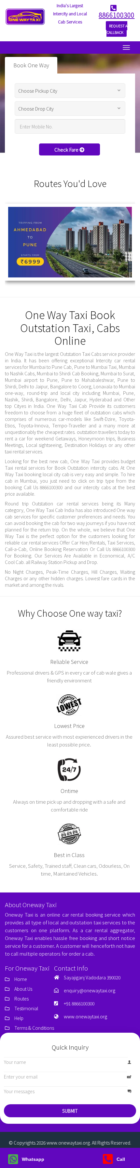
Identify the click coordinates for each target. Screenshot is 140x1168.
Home (20, 979)
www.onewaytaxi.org (85, 1016)
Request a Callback (116, 29)
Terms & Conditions (34, 1028)
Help (18, 1018)
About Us (23, 989)
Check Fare (66, 149)
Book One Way (31, 65)
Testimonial (26, 1008)
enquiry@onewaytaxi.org (89, 990)
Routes (21, 998)
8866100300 (116, 15)
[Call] (108, 1161)
